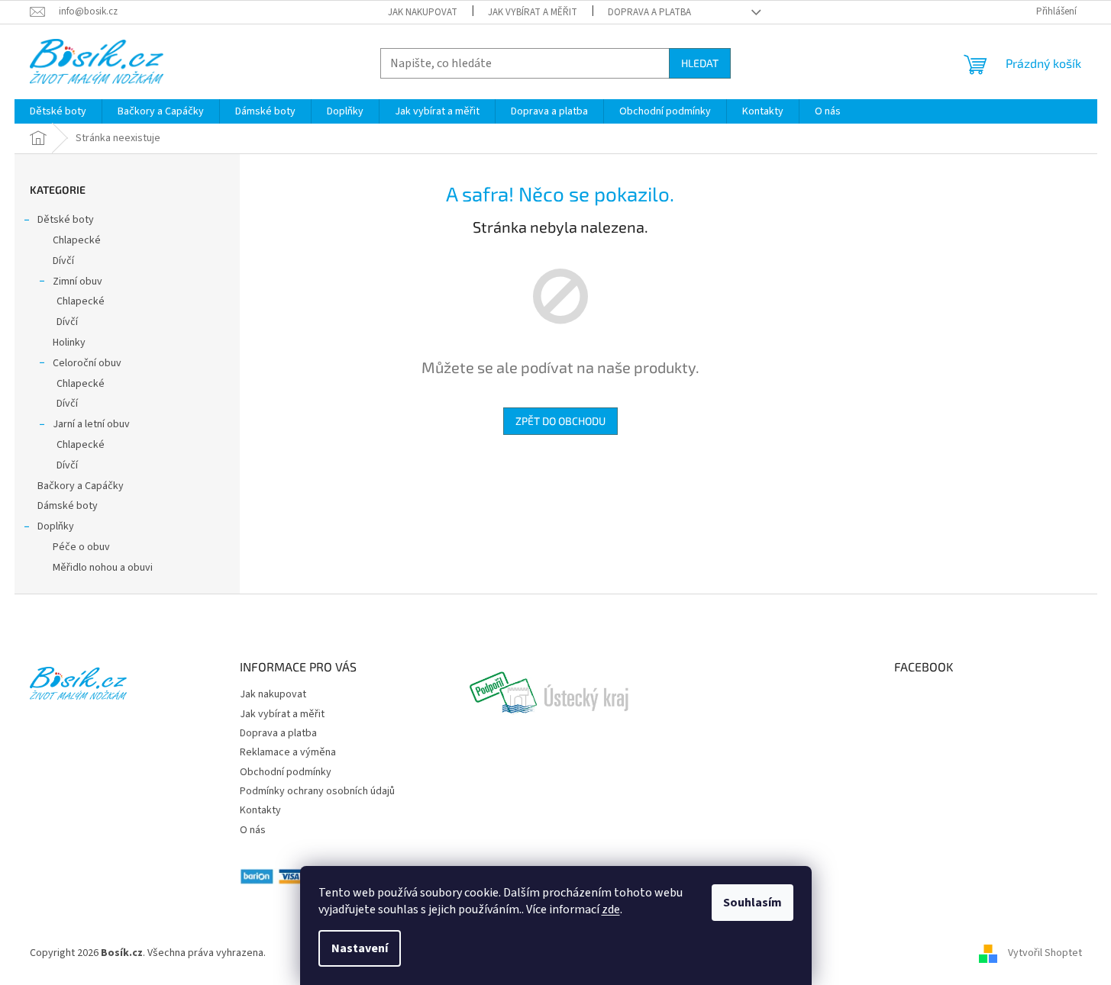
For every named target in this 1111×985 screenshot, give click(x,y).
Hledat (700, 62)
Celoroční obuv (87, 363)
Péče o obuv (81, 547)
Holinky (69, 342)
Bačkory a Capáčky (80, 486)
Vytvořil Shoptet (1045, 953)
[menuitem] (58, 111)
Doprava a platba (649, 12)
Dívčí (63, 261)
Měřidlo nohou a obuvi (103, 567)
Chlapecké (77, 240)
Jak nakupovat (422, 12)
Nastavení (359, 948)
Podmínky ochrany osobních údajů (317, 791)
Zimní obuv (77, 281)
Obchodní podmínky (285, 772)
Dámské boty (67, 505)
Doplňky (55, 526)
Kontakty (260, 810)
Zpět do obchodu (560, 420)
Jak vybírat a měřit (532, 12)
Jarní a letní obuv (91, 424)
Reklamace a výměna (288, 752)
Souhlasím (752, 902)
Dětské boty (65, 219)
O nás (253, 830)
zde (611, 909)
